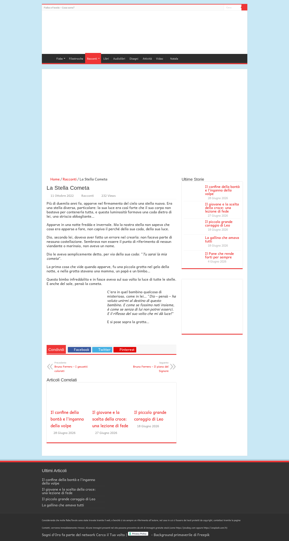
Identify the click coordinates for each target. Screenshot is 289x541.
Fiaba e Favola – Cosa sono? (59, 7)
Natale (174, 58)
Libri (106, 58)
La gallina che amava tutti (222, 239)
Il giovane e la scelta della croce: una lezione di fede (110, 419)
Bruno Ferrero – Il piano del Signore (150, 367)
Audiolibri (119, 58)
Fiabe (59, 58)
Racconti (92, 58)
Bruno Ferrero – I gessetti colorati (71, 367)
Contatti (46, 527)
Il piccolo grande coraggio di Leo (150, 415)
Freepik (203, 534)
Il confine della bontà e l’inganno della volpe (67, 419)
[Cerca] (244, 7)
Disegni (134, 58)
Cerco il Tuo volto (110, 534)
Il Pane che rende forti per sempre (219, 255)
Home (49, 58)
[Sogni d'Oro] (144, 31)
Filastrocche (76, 58)
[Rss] (220, 8)
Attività (147, 58)
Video (159, 58)
